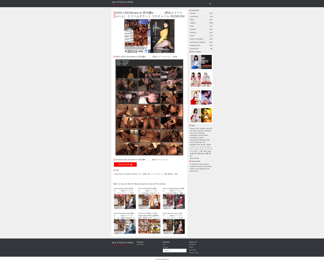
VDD (148, 174)
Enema (200, 135)
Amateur (202, 128)
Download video (124, 164)
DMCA (191, 247)
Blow (194, 131)
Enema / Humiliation (201, 39)
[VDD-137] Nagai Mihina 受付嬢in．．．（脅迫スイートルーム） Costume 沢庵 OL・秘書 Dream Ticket (173, 191)
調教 (206, 153)
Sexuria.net (140, 244)
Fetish (201, 20)
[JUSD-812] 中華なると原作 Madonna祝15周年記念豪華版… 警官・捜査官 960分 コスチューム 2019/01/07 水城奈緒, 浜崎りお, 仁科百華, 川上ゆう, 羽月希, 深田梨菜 (149, 216)
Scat (191, 142)
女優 (191, 153)
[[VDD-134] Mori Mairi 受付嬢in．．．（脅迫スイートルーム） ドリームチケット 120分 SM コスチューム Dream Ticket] (125, 208)
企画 (209, 151)
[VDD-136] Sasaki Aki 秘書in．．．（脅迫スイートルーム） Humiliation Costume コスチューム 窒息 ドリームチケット (148, 191)
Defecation (193, 135)
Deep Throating (199, 133)
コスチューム (194, 147)
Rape (208, 140)
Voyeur (208, 144)
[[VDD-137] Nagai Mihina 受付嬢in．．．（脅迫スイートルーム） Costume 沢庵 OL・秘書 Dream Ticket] (174, 208)
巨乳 (195, 153)
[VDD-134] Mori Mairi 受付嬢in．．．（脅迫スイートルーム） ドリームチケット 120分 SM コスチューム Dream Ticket (124, 191)
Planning (202, 140)
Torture (201, 36)
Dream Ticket (118, 174)
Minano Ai (135, 174)
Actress (192, 128)
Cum (191, 133)
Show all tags (194, 158)
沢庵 (165, 174)
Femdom (201, 13)
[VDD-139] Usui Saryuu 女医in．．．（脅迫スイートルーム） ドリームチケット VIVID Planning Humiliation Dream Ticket (173, 216)
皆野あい (171, 174)
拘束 (199, 153)
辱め (176, 174)
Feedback (192, 244)
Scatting (201, 23)
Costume (200, 131)
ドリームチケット (157, 174)
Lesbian (201, 137)
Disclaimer (192, 250)
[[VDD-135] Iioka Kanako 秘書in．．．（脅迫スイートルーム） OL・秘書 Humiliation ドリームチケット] (125, 233)
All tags (165, 247)
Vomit (201, 26)
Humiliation (127, 174)
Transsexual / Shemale (201, 42)
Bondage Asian (201, 45)
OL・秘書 (143, 174)
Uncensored (201, 16)
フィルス (195, 149)
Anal (207, 128)
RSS (164, 244)
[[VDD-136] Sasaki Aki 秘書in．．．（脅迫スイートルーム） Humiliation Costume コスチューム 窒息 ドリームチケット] (149, 208)
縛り (203, 153)
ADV (197, 128)
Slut (204, 142)
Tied (198, 144)
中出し (196, 151)
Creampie (207, 131)
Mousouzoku (194, 140)
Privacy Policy (193, 252)
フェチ (201, 149)
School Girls (198, 142)
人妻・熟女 (203, 151)
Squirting (201, 32)
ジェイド (203, 147)
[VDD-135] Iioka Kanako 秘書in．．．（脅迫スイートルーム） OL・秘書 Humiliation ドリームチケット (124, 216)
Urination (201, 29)
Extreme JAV (201, 48)
